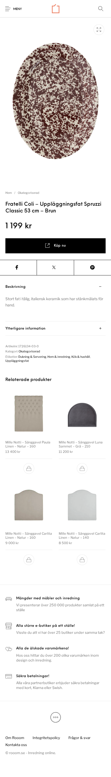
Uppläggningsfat (17, 361)
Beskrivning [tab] (15, 287)
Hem (8, 193)
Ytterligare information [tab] (25, 328)
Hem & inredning (58, 357)
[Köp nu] (28, 468)
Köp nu (60, 245)
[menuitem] (14, 737)
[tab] (55, 300)
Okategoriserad (28, 193)
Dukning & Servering (32, 357)
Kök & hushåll (80, 357)
